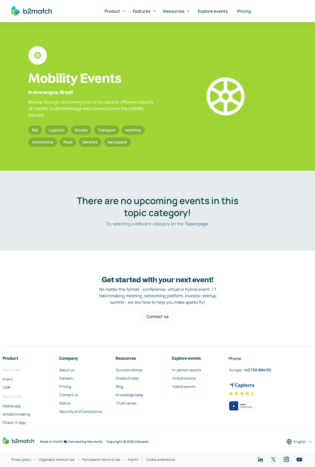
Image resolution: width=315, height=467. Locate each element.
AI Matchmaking (16, 414)
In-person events (186, 369)
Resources (173, 11)
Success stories (129, 369)
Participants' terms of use (101, 459)
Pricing (244, 11)
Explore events (213, 11)
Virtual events (184, 378)
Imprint (133, 459)
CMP (7, 387)
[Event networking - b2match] (31, 11)
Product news (127, 378)
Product (112, 11)
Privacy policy (21, 459)
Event (7, 379)
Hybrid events (183, 386)
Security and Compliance (80, 411)
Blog (119, 386)
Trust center (126, 403)
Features (142, 11)
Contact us (157, 316)
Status (65, 403)
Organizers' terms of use (56, 459)
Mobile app (12, 405)
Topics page (196, 223)
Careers (66, 378)
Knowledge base (129, 394)
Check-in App (14, 422)
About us (66, 369)
